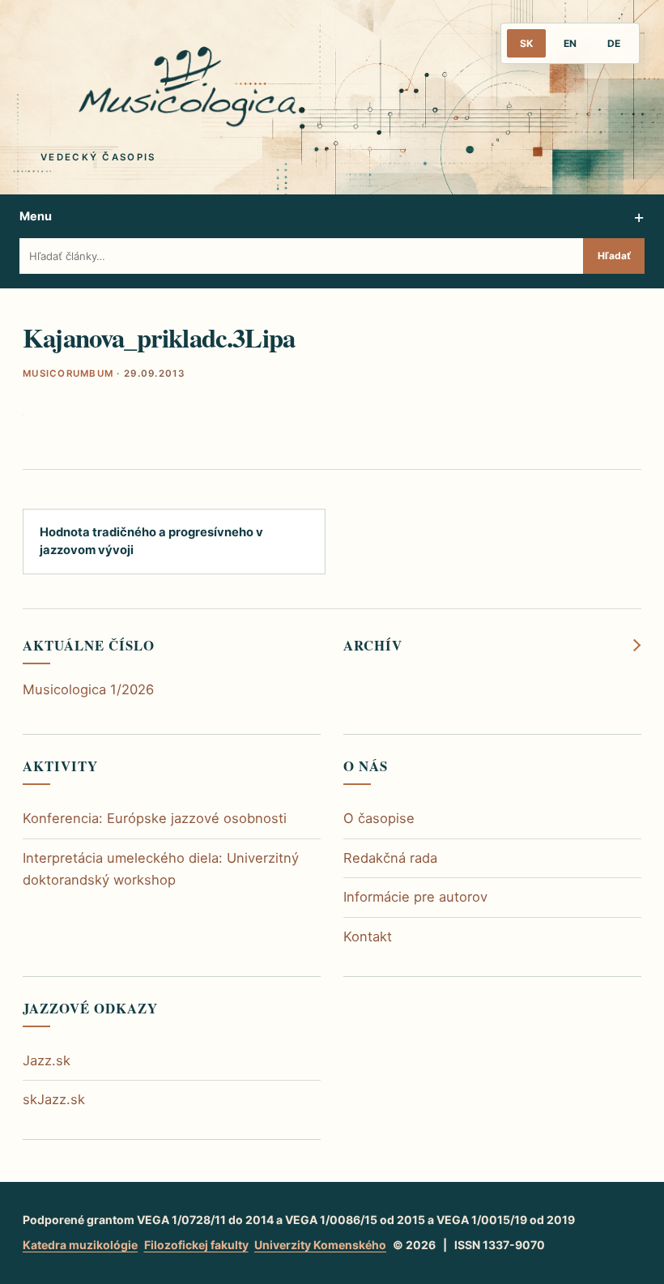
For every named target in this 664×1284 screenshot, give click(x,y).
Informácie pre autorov (415, 897)
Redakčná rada (390, 858)
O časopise (379, 818)
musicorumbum (68, 373)
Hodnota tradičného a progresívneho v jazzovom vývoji (151, 541)
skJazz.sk (54, 1099)
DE (613, 43)
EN (570, 43)
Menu (35, 216)
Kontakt (367, 936)
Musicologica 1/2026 (88, 689)
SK (526, 43)
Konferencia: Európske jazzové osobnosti (155, 818)
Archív (372, 646)
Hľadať (614, 256)
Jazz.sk (46, 1060)
